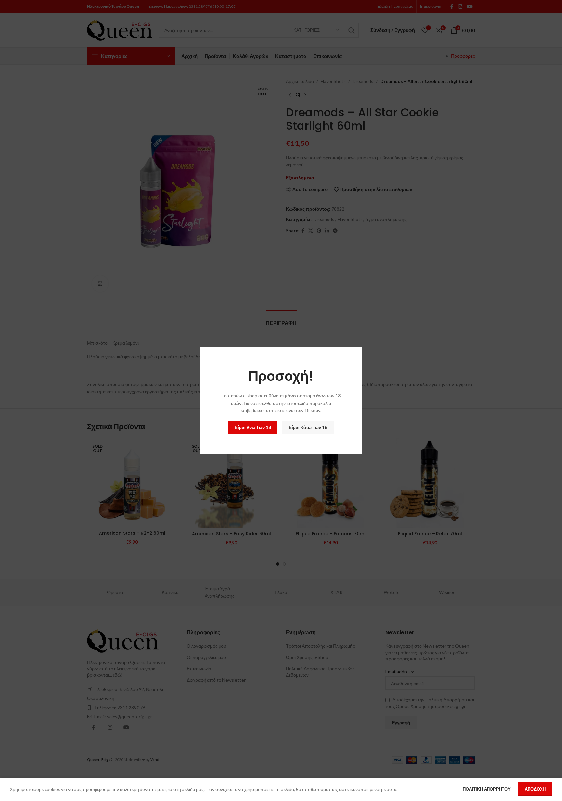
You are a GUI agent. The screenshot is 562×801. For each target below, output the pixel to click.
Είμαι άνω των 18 (253, 427)
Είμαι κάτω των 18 (308, 427)
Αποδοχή (535, 789)
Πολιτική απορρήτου (487, 789)
